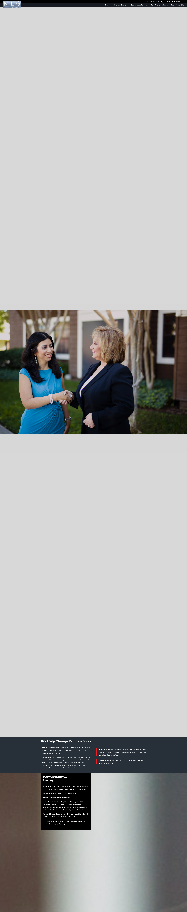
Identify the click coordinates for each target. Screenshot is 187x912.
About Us (165, 5)
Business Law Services (119, 5)
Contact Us (180, 5)
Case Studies (155, 5)
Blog (172, 5)
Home (107, 5)
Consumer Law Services (139, 5)
